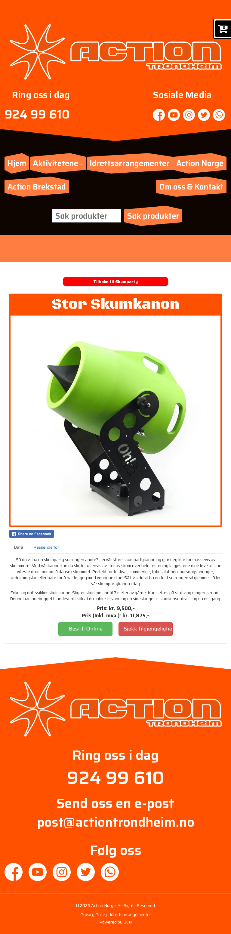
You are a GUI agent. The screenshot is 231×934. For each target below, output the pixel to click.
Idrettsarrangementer (130, 163)
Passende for (46, 547)
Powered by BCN (115, 922)
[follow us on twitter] (204, 115)
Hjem (17, 163)
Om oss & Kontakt (191, 186)
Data (18, 547)
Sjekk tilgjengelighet (148, 628)
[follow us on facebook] (159, 115)
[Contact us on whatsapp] (219, 115)
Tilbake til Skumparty (115, 281)
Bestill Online (86, 628)
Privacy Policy (93, 914)
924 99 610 (37, 114)
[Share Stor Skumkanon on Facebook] (115, 534)
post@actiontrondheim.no (115, 822)
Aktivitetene (56, 163)
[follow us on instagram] (189, 115)
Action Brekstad (37, 186)
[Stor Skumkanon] (115, 421)
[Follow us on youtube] (174, 115)
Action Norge (199, 163)
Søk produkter (153, 216)
